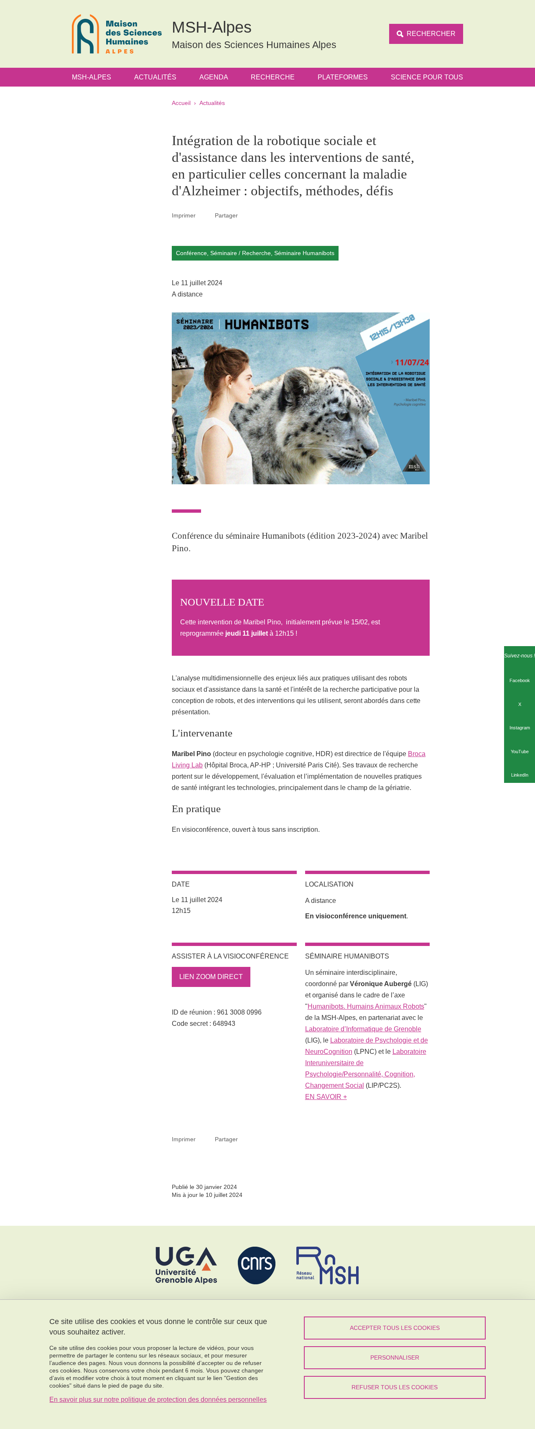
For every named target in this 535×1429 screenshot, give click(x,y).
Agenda (213, 77)
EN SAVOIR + (326, 1096)
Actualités (155, 77)
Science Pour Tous (427, 77)
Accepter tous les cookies (395, 1327)
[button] (247, 215)
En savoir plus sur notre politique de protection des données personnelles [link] (158, 1399)
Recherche (273, 77)
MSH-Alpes (91, 77)
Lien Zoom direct (211, 976)
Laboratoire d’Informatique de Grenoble (363, 1029)
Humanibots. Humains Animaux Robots (366, 1006)
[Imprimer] (205, 215)
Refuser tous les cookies (395, 1387)
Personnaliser (394, 1357)
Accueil (181, 103)
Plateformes (343, 77)
